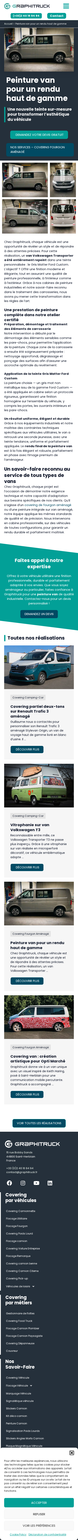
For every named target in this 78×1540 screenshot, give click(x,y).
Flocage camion (16, 1241)
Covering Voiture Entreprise (23, 1248)
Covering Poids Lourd (19, 1233)
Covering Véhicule (17, 1377)
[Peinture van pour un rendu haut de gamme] (39, 903)
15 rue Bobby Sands (19, 1152)
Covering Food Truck (19, 1321)
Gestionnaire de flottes (20, 1313)
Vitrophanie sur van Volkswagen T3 (29, 827)
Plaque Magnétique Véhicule (24, 1446)
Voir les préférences (39, 1525)
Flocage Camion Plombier (22, 1328)
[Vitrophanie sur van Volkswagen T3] (39, 785)
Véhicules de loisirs (18, 1286)
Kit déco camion (16, 1416)
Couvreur (12, 1351)
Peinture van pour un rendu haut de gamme (37, 945)
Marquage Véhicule (18, 1393)
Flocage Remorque (18, 1256)
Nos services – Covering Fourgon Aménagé (37, 149)
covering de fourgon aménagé (48, 505)
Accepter (39, 1502)
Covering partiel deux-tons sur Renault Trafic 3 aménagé (37, 711)
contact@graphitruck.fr (21, 1172)
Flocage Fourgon (17, 1226)
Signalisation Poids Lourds (23, 1431)
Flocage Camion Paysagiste (24, 1336)
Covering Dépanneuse (20, 1343)
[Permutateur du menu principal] (66, 6)
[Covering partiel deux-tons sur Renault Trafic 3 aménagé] (39, 667)
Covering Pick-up (17, 1278)
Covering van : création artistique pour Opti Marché (37, 1059)
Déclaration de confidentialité (47, 1534)
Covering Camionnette (20, 1211)
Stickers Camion (16, 1408)
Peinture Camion (16, 1423)
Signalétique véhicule (19, 1401)
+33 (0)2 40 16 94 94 (19, 1168)
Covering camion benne (21, 1263)
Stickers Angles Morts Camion (25, 1438)
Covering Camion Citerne (22, 1271)
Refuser (39, 1514)
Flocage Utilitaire (16, 1218)
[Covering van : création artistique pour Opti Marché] (39, 1017)
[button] (72, 1453)
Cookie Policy (18, 1534)
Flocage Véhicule (17, 1385)
